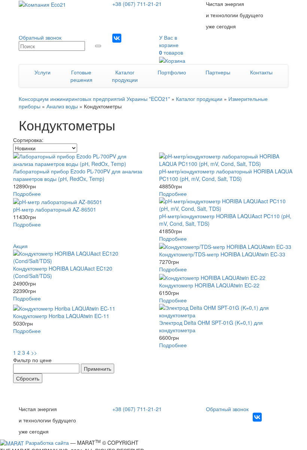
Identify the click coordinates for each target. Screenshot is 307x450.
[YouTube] (140, 38)
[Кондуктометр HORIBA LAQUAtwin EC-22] (226, 277)
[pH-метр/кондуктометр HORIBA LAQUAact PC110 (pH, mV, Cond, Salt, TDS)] (226, 204)
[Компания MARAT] (12, 442)
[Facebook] (128, 38)
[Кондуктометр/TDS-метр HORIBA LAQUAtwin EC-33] (226, 246)
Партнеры (218, 72)
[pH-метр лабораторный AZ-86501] (80, 201)
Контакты (261, 72)
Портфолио (172, 72)
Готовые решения (81, 75)
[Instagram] (116, 38)
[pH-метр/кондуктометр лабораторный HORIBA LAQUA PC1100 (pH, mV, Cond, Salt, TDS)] (226, 159)
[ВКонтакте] (257, 417)
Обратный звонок (40, 37)
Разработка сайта (47, 442)
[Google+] (116, 47)
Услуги (42, 72)
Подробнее (27, 193)
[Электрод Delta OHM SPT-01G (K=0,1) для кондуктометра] (226, 311)
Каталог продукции (125, 75)
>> (34, 352)
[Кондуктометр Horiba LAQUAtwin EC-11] (80, 308)
